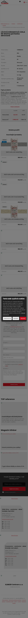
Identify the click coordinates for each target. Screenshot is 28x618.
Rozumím (23, 318)
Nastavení (15, 318)
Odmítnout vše (7, 318)
